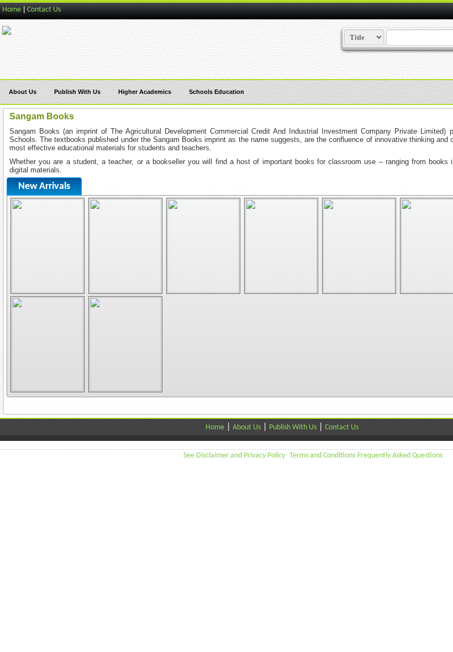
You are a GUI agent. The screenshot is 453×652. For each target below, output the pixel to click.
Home (11, 10)
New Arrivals (44, 186)
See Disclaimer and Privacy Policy (234, 455)
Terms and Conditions (322, 455)
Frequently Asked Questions (400, 455)
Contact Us (44, 10)
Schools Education (216, 91)
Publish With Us (77, 91)
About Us (22, 91)
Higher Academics (144, 91)
